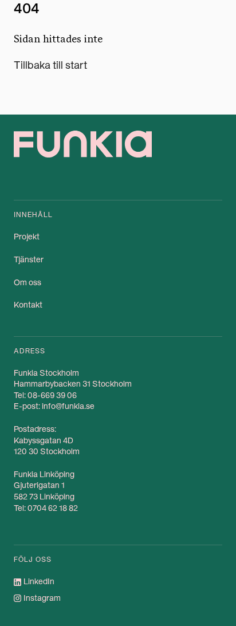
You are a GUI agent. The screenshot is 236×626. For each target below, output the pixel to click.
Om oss (27, 282)
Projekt (27, 236)
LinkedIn (38, 581)
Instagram (42, 598)
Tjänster (29, 259)
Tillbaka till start (50, 65)
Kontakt (28, 304)
